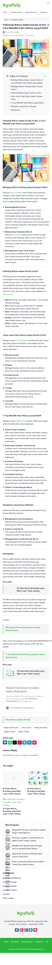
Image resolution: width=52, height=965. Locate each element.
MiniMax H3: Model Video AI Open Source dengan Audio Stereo (27, 847)
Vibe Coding (8, 898)
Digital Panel (21, 421)
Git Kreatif (16, 235)
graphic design (23, 732)
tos (47, 942)
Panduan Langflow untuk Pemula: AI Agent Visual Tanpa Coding (27, 839)
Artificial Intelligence (12, 878)
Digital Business (31, 12)
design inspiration (40, 727)
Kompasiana (8, 294)
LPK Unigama (21, 340)
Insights (6, 894)
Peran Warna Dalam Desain (17, 719)
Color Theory (26, 727)
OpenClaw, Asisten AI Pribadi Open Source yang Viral (27, 855)
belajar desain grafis (11, 727)
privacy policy (27, 942)
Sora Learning (16, 192)
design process (9, 732)
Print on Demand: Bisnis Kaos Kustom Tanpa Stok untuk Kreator (28, 863)
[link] (10, 589)
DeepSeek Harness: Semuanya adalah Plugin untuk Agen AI (28, 831)
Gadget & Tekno (10, 890)
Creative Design (16, 12)
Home (5, 12)
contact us (39, 942)
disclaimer (15, 942)
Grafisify (25, 949)
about (6, 942)
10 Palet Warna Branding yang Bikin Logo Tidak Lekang (30, 589)
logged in (17, 755)
